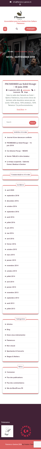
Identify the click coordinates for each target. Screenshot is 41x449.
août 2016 (10, 217)
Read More (20, 109)
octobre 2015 (12, 249)
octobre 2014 (12, 271)
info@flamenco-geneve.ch (22, 2)
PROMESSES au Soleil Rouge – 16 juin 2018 (20, 85)
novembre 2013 (12, 292)
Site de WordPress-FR (15, 388)
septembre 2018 (13, 196)
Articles (10, 324)
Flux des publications (15, 377)
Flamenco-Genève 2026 (20, 444)
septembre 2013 (13, 298)
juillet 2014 (11, 276)
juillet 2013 (11, 309)
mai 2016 (10, 233)
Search (32, 123)
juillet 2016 (11, 222)
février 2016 (11, 244)
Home (11, 52)
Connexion (11, 372)
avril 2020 (10, 190)
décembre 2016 (13, 201)
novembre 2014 (12, 265)
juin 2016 (10, 228)
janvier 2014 (11, 287)
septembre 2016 (13, 212)
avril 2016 (10, 239)
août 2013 (10, 303)
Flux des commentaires (15, 383)
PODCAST (31, 29)
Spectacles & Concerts (15, 351)
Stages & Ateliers (13, 356)
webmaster (26, 90)
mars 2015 (11, 255)
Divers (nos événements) (16, 335)
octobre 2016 (12, 206)
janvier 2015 (11, 260)
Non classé (11, 346)
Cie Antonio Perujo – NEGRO (17, 151)
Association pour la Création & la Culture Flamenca (20, 22)
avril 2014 (10, 282)
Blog (8, 330)
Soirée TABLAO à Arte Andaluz (18, 156)
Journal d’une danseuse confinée (19, 137)
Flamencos (11, 340)
